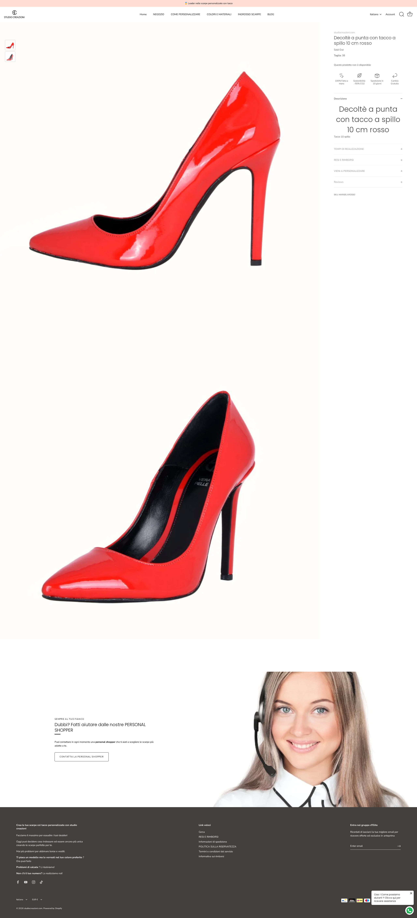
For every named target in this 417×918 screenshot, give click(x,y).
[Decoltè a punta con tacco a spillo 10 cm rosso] (10, 45)
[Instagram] (33, 881)
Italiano (374, 14)
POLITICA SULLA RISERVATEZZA (217, 846)
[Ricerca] (401, 14)
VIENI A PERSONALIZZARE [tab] (349, 171)
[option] (10, 46)
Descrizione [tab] (340, 98)
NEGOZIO (158, 14)
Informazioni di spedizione (213, 841)
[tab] (368, 123)
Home (143, 14)
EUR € (35, 899)
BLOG (270, 14)
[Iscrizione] (399, 846)
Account (390, 14)
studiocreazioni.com (344, 32)
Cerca (202, 832)
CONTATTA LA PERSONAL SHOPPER (82, 756)
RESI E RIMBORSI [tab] (344, 160)
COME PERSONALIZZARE (185, 14)
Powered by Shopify (52, 908)
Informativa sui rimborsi (211, 856)
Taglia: (337, 55)
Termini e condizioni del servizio (216, 851)
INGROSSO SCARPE (249, 14)
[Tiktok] (41, 881)
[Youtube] (25, 881)
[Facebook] (18, 881)
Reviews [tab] (338, 182)
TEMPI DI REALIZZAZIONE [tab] (349, 149)
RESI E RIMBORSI (208, 836)
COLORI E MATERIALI (219, 14)
